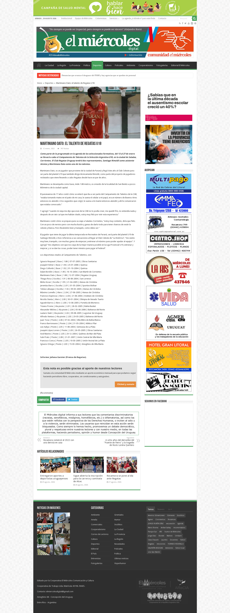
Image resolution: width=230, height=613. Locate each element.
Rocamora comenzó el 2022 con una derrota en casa (58, 440)
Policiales (119, 65)
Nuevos (161, 509)
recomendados (179, 528)
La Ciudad (49, 65)
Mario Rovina (153, 528)
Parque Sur (152, 532)
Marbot (169, 536)
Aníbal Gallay (166, 528)
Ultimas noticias (121, 558)
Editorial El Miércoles (180, 65)
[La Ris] (169, 269)
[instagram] (192, 23)
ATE (160, 532)
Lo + (170, 509)
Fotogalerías (162, 65)
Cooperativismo (146, 65)
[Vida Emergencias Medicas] (169, 297)
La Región (61, 65)
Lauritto (164, 540)
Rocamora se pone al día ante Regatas (120, 477)
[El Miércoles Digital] (115, 41)
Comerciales (96, 524)
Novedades (119, 544)
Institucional (66, 18)
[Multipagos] (169, 183)
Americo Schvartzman (156, 515)
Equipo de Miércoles (83, 18)
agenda (180, 524)
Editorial (94, 549)
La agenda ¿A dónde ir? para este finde (138, 18)
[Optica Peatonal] (169, 223)
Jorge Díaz (152, 536)
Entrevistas (96, 558)
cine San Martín (154, 552)
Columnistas (100, 18)
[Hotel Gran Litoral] (169, 356)
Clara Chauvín (153, 540)
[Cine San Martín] (169, 382)
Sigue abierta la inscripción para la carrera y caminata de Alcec (88, 478)
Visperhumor (120, 563)
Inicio (39, 83)
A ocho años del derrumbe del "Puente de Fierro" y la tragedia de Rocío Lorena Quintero (119, 441)
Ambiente (131, 65)
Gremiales (118, 515)
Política (87, 65)
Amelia (94, 519)
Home (39, 65)
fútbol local (180, 548)
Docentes (174, 540)
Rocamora (172, 519)
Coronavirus (160, 519)
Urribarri (178, 536)
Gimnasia (170, 515)
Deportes (97, 65)
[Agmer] (169, 325)
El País (94, 553)
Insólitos (118, 524)
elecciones (161, 544)
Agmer (150, 519)
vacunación (170, 524)
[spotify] (195, 23)
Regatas (151, 544)
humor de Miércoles (173, 532)
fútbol (182, 540)
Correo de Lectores (99, 534)
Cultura (108, 65)
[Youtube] (188, 23)
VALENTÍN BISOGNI (155, 548)
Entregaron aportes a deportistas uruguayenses (81, 75)
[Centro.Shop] (169, 243)
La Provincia (74, 65)
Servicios (113, 18)
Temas (151, 509)
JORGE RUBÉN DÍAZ (156, 524)
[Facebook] (183, 23)
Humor (117, 519)
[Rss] (180, 23)
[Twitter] (185, 23)
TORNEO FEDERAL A (175, 544)
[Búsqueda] (194, 18)
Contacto (162, 18)
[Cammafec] (169, 203)
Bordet (161, 536)
